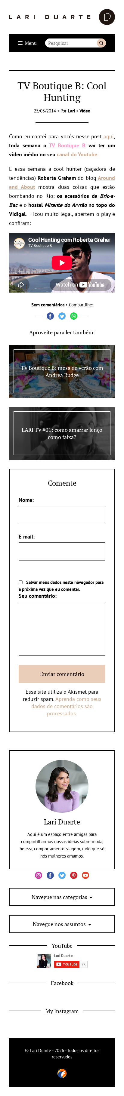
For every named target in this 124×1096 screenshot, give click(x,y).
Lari (71, 111)
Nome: (26, 499)
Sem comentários (47, 305)
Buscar (101, 43)
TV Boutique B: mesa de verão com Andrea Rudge (62, 371)
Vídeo (84, 111)
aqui (109, 136)
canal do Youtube (77, 154)
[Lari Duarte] (62, 17)
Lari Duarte (62, 822)
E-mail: (27, 536)
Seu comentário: (38, 595)
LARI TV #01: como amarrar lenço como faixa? (62, 433)
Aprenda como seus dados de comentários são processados (66, 706)
